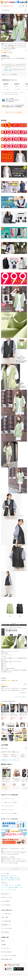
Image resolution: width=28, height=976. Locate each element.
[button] (26, 50)
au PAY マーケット (4, 848)
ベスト (2, 849)
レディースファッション (14, 848)
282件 (17, 752)
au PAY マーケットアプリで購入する (14, 112)
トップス (22, 848)
